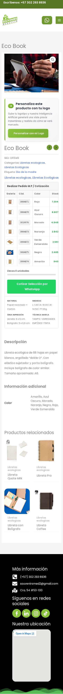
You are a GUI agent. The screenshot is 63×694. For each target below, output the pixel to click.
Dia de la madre (26, 172)
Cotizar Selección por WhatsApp (32, 286)
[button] (53, 59)
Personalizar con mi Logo (29, 133)
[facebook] (47, 20)
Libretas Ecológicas (16, 167)
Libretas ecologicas (32, 162)
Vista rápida (17, 460)
